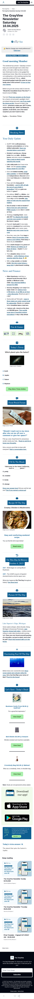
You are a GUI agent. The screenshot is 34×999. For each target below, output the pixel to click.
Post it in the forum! (13, 677)
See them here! (13, 582)
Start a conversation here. (18, 449)
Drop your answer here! (10, 488)
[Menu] (32, 2)
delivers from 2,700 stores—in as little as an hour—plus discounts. (18, 292)
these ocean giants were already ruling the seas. (15, 673)
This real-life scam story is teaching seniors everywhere (17, 312)
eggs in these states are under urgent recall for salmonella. (18, 301)
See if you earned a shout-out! (16, 490)
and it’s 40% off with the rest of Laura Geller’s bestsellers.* (17, 187)
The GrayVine (5, 9)
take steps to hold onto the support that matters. (18, 200)
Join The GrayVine (23, 2)
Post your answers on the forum (19, 97)
